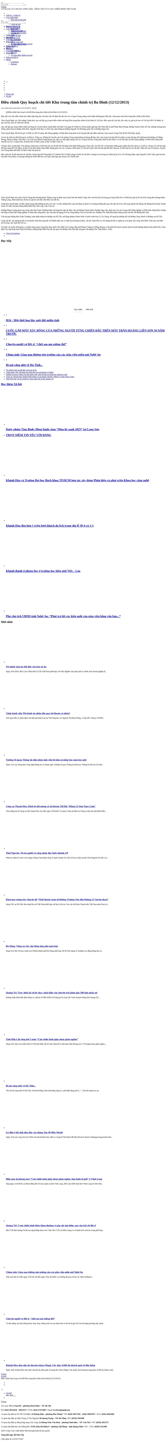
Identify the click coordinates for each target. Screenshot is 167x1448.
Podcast (14, 53)
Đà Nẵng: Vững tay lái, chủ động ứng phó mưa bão (32, 946)
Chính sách (10, 35)
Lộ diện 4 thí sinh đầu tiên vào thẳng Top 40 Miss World (34, 1132)
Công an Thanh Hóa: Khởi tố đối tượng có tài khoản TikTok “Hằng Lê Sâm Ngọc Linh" (40, 377)
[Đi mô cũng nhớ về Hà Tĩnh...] (24, 1081)
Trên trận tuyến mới (18, 20)
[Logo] (3, 7)
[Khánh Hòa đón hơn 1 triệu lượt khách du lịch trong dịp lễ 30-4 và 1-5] (24, 520)
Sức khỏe (9, 49)
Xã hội (8, 96)
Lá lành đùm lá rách (18, 33)
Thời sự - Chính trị (13, 15)
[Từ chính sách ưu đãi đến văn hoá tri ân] (24, 662)
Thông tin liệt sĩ (12, 57)
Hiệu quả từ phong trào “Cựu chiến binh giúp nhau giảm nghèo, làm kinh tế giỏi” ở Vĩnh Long (54, 1179)
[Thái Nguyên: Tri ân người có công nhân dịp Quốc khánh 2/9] (24, 848)
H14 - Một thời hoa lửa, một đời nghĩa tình (32, 320)
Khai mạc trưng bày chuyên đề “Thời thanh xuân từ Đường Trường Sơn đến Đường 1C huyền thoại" (57, 899)
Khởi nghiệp (15, 40)
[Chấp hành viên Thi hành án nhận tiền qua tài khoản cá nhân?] (24, 709)
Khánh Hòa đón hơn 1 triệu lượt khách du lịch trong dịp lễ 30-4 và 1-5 (50, 525)
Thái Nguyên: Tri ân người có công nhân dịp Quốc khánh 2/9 (29, 379)
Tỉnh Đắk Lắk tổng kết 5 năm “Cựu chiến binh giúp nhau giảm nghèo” (42, 1039)
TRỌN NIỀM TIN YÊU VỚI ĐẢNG (28, 435)
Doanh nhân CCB (13, 38)
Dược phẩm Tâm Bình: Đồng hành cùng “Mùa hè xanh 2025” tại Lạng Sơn (52, 429)
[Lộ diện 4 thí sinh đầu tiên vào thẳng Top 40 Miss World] (24, 1128)
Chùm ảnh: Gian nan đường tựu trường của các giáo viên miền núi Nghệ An (53, 354)
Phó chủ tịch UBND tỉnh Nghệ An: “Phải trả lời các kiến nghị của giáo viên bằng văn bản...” (63, 616)
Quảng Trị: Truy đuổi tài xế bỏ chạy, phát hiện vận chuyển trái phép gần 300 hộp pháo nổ (51, 992)
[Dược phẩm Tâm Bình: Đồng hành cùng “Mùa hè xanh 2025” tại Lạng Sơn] (24, 424)
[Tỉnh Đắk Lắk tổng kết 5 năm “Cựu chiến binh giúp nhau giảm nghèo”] (24, 1035)
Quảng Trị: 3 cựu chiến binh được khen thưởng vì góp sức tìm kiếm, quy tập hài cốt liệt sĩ (51, 1225)
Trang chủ (10, 94)
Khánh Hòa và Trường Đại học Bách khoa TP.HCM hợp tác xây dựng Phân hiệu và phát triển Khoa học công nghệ (77, 480)
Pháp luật (9, 53)
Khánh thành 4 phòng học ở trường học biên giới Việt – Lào (43, 570)
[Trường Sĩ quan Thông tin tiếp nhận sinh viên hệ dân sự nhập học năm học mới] (24, 755)
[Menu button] (2, 2)
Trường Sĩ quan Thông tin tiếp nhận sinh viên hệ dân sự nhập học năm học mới (36, 374)
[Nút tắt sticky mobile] (2, 1389)
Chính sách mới (17, 42)
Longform (15, 62)
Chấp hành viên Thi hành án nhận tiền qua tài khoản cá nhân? (30, 372)
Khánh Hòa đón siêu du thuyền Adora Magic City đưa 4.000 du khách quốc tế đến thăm (50, 1365)
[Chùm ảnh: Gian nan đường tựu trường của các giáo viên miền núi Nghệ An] (24, 1267)
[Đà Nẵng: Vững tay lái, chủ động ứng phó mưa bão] (24, 941)
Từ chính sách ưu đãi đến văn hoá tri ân (21, 370)
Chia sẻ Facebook (13, 233)
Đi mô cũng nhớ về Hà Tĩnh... (24, 365)
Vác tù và (14, 33)
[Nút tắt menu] (2, 20)
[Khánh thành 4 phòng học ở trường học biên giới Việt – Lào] (24, 566)
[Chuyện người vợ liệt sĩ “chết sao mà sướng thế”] (24, 1314)
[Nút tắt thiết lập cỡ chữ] (7, 81)
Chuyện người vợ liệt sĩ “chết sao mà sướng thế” (36, 344)
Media (8, 60)
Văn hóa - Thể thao (13, 51)
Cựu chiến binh (12, 17)
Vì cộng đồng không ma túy (22, 55)
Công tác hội (16, 24)
